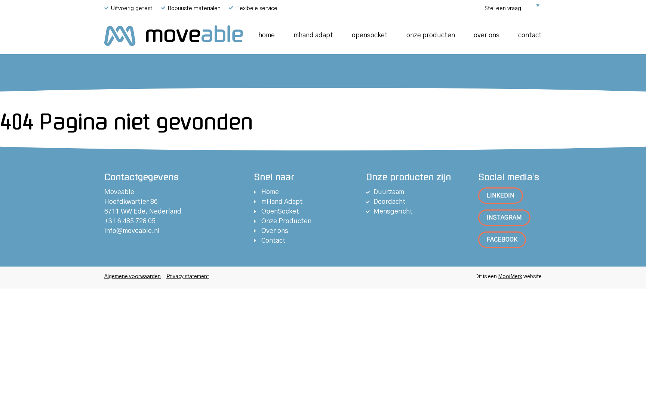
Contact (530, 35)
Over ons (486, 35)
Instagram (504, 218)
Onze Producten (430, 35)
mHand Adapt (313, 35)
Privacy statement (187, 276)
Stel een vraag (503, 8)
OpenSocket (370, 35)
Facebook (502, 240)
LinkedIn (500, 196)
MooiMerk (510, 276)
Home (266, 35)
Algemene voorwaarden (132, 276)
